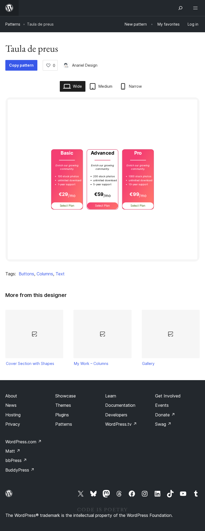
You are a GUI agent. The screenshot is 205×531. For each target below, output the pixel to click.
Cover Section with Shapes (30, 363)
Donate (165, 414)
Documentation (120, 405)
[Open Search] (180, 8)
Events (162, 405)
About (11, 396)
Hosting (13, 414)
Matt (12, 451)
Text (60, 273)
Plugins (62, 414)
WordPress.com (23, 441)
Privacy (12, 424)
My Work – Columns (91, 363)
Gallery (148, 363)
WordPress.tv (121, 424)
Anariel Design (84, 65)
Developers (116, 414)
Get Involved (168, 396)
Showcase (65, 396)
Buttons (26, 273)
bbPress (16, 460)
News (11, 405)
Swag (163, 424)
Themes (63, 405)
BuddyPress (19, 470)
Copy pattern (21, 65)
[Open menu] (196, 8)
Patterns (12, 24)
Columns (45, 273)
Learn (110, 396)
